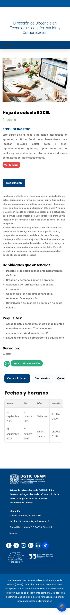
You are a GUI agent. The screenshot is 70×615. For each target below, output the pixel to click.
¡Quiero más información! (26, 363)
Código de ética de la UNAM (32, 498)
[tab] (14, 183)
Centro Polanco (17, 378)
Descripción (14, 183)
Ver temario (11, 165)
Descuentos (42, 378)
